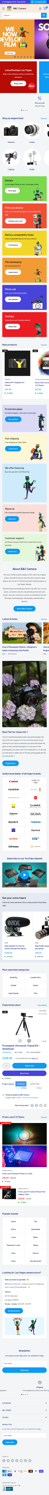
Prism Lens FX (7, 1170)
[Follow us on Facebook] (3, 1460)
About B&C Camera (24, 609)
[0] (44, 8)
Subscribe (24, 1370)
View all (44, 118)
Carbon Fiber (35, 1084)
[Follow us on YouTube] (21, 1460)
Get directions (14, 1311)
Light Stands (13, 993)
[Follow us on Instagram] (12, 1460)
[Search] (44, 15)
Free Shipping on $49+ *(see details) (13, 2)
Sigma (35, 1245)
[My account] (40, 8)
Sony (13, 1253)
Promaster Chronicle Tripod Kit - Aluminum (21, 1047)
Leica (13, 1237)
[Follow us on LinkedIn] (29, 1460)
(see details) (24, 1390)
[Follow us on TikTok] (25, 1460)
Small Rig (13, 977)
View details (42, 1005)
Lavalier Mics (35, 977)
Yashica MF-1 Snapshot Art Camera (14, 383)
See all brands (35, 1261)
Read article (10, 763)
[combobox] (21, 15)
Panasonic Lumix (13, 1245)
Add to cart (29, 1066)
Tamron (35, 1253)
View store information (30, 1098)
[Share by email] (45, 1105)
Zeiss (13, 1261)
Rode (6, 943)
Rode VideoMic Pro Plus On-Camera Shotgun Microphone (15, 947)
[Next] (29, 1041)
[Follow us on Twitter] (8, 1460)
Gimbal (13, 985)
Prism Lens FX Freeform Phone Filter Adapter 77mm (32, 1193)
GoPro (13, 1229)
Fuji (35, 1221)
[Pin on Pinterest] (36, 1105)
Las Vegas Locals (40, 2)
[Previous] (20, 1041)
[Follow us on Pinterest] (16, 1460)
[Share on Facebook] (32, 1105)
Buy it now (24, 1073)
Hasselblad (35, 1229)
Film (35, 993)
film (29, 737)
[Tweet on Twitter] (40, 1105)
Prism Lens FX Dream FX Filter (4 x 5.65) (17, 1174)
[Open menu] (3, 8)
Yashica (7, 379)
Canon (13, 1221)
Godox (35, 985)
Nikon (35, 1237)
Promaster (6, 1052)
